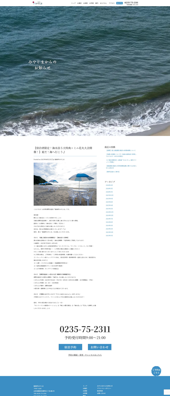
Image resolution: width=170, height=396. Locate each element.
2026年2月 (109, 192)
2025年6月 (109, 202)
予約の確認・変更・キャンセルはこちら (85, 354)
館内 (96, 3)
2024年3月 (109, 225)
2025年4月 (109, 205)
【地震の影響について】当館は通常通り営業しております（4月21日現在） (121, 155)
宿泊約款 (100, 391)
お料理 (91, 3)
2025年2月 (109, 209)
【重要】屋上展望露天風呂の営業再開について (121, 150)
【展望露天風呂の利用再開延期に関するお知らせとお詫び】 (121, 167)
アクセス (111, 3)
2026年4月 (109, 185)
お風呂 (79, 3)
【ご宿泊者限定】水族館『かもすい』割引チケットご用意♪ (121, 161)
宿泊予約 (119, 3)
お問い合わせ (100, 347)
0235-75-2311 (85, 328)
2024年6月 (109, 222)
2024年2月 (109, 229)
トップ (73, 3)
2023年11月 (109, 232)
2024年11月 (109, 215)
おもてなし (103, 3)
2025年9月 (109, 199)
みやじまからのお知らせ (105, 386)
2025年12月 (109, 195)
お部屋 (85, 3)
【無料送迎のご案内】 (113, 172)
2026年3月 (109, 188)
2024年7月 (109, 219)
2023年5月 (109, 236)
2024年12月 (109, 212)
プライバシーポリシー (104, 388)
